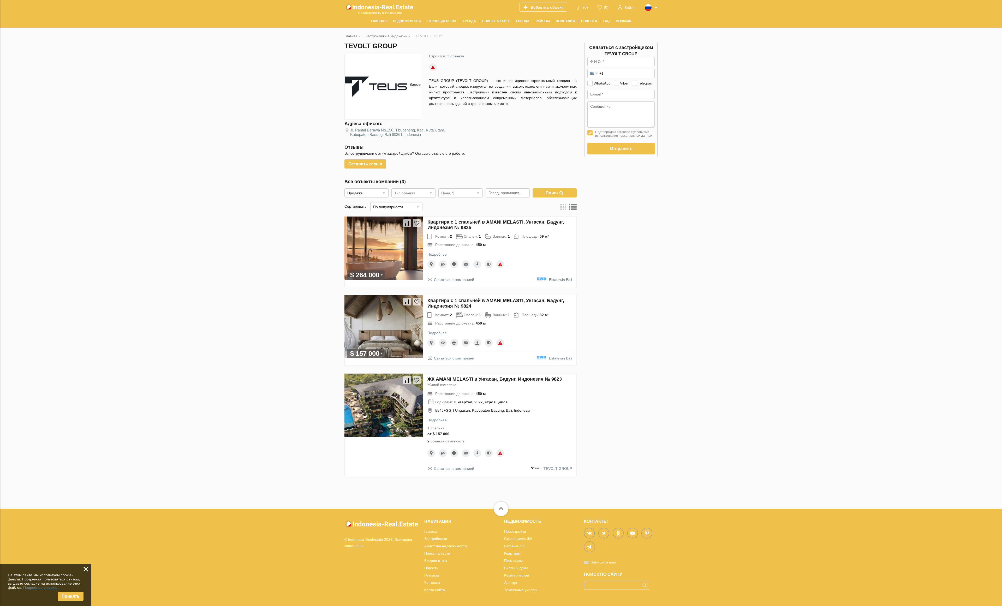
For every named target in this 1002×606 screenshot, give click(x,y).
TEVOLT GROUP (558, 468)
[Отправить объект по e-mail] (466, 264)
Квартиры (512, 553)
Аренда (510, 582)
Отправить (621, 148)
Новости (431, 568)
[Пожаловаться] (433, 67)
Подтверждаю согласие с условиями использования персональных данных (623, 133)
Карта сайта (434, 590)
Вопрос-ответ (435, 561)
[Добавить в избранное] (417, 223)
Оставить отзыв (365, 164)
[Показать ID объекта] (489, 264)
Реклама (431, 575)
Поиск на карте (437, 553)
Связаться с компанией (454, 280)
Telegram (645, 83)
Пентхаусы (513, 561)
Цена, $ (447, 193)
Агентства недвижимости (445, 546)
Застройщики (435, 539)
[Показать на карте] (431, 264)
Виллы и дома (516, 568)
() (585, 7)
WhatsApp (602, 83)
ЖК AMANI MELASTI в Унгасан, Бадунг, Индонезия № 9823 (494, 379)
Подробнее (437, 254)
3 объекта (455, 56)
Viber (624, 83)
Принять (71, 596)
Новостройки (515, 531)
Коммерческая (516, 575)
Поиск (552, 193)
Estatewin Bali (560, 280)
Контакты (432, 582)
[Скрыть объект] (443, 264)
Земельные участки (521, 590)
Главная (431, 531)
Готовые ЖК (514, 546)
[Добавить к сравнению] (407, 223)
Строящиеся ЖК (518, 539)
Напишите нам (603, 562)
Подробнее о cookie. (40, 587)
